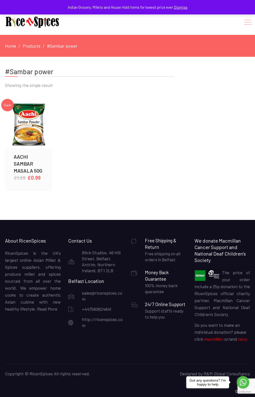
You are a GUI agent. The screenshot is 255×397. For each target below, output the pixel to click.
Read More (46, 309)
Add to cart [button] (28, 124)
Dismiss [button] (181, 7)
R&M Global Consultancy (227, 373)
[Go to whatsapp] (243, 382)
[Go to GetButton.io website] (243, 392)
